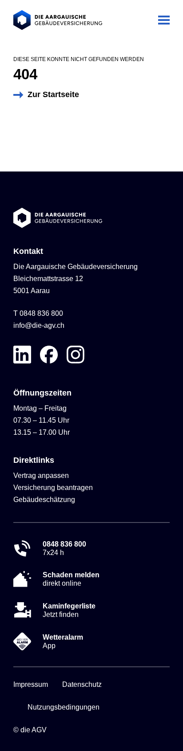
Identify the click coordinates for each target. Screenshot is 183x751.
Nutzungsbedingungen (63, 707)
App (63, 641)
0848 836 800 (41, 313)
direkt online (71, 579)
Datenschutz (82, 684)
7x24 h (64, 548)
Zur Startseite (53, 94)
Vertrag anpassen (41, 475)
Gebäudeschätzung (44, 499)
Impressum (30, 684)
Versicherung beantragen (53, 487)
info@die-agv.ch (38, 325)
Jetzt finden (69, 610)
